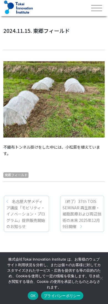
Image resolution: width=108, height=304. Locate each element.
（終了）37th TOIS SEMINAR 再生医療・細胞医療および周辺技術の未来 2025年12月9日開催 (82, 213)
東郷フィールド (16, 174)
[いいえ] (101, 278)
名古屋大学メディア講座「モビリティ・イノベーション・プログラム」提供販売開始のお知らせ (25, 213)
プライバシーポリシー (62, 295)
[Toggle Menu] (96, 8)
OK (33, 295)
